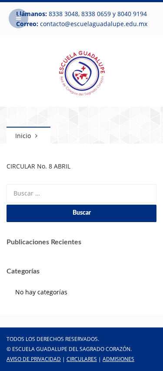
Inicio (23, 136)
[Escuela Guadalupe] (81, 72)
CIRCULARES (82, 359)
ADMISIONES (118, 359)
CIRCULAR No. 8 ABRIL (38, 166)
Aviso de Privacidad (34, 359)
